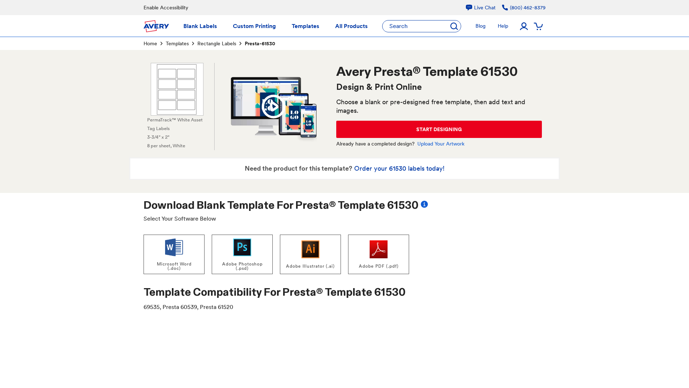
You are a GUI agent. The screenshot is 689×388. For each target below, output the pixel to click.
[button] (273, 106)
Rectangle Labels (216, 43)
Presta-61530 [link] (260, 43)
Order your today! (399, 168)
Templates (177, 43)
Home (150, 43)
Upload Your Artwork (440, 144)
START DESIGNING (439, 129)
